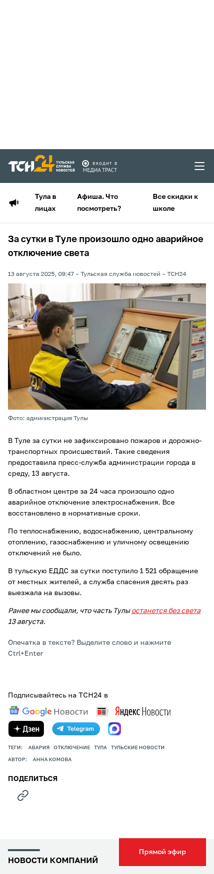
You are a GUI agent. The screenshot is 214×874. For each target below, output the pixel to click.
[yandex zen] (26, 729)
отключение (72, 747)
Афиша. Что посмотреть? (99, 202)
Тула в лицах (45, 202)
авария (39, 747)
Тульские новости (138, 747)
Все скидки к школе (175, 202)
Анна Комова (52, 759)
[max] (114, 728)
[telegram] (76, 728)
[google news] (48, 711)
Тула (100, 747)
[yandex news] (133, 711)
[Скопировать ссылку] (23, 795)
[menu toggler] (200, 166)
